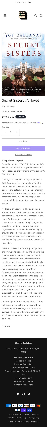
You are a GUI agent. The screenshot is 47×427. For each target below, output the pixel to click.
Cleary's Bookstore (22, 414)
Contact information (32, 421)
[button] (5, 15)
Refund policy (21, 418)
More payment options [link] (23, 154)
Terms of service (16, 421)
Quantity (5, 127)
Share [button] (7, 326)
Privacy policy (34, 418)
